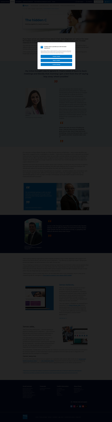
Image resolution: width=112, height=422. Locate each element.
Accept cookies (56, 56)
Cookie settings (56, 64)
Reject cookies (56, 60)
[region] (56, 55)
